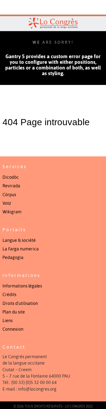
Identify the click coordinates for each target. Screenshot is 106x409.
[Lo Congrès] (53, 22)
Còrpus (9, 194)
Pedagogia (12, 257)
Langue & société (19, 240)
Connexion (12, 329)
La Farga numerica (20, 248)
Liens (7, 320)
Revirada (11, 185)
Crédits (9, 294)
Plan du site (13, 312)
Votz (6, 203)
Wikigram (11, 211)
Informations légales (22, 286)
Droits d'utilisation (20, 303)
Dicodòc (10, 177)
